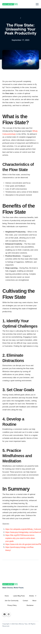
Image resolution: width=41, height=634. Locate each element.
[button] (37, 4)
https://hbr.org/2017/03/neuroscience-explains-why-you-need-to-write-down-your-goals (20, 538)
